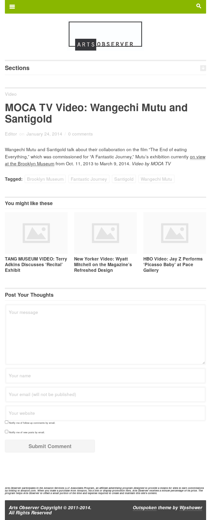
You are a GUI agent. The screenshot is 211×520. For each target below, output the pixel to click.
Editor (11, 133)
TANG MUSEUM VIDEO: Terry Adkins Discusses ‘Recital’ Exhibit (36, 264)
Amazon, (82, 490)
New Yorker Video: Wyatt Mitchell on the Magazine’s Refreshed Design (103, 264)
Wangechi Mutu (156, 179)
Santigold (124, 179)
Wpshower (190, 507)
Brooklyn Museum (45, 179)
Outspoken (145, 507)
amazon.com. (29, 490)
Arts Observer (24, 507)
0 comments (80, 133)
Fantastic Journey (89, 179)
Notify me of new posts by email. (27, 432)
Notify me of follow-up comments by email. (32, 423)
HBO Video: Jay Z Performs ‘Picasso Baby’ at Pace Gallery (173, 264)
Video (11, 94)
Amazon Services (54, 488)
